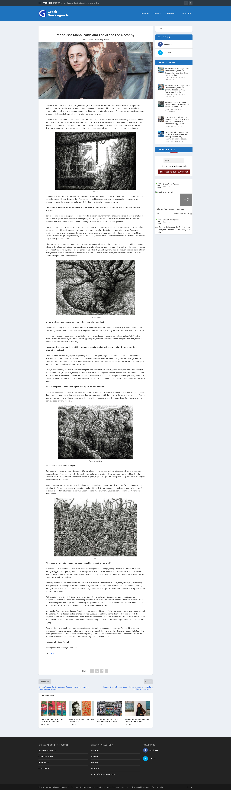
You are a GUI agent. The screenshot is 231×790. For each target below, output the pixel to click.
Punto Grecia (43, 768)
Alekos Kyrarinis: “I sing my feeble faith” (81, 720)
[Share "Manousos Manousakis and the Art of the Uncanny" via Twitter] (96, 671)
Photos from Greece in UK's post (170, 209)
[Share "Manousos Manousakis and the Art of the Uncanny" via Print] (106, 671)
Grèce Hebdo (43, 762)
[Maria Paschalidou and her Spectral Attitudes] (137, 708)
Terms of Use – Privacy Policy (103, 774)
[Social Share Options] (191, 214)
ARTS (53, 653)
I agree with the (175, 166)
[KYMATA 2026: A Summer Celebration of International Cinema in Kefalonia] (161, 104)
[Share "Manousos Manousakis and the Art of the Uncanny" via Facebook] (92, 671)
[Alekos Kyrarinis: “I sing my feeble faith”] (81, 708)
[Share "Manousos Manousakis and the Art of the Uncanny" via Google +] (101, 671)
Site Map (94, 762)
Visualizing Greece (102, 39)
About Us (145, 13)
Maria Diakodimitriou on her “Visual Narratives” (108, 720)
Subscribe (186, 13)
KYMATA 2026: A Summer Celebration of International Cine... (76, 3)
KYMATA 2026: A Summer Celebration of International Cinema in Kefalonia (177, 104)
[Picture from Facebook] (162, 200)
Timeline (94, 756)
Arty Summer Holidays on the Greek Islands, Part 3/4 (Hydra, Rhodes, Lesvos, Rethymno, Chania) (177, 88)
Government (179, 126)
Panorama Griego (45, 756)
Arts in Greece (180, 78)
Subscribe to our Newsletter (174, 172)
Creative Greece (180, 109)
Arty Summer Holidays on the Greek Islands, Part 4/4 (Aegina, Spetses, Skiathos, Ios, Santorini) (177, 71)
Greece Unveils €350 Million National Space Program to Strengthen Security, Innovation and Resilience (176, 135)
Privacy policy (181, 166)
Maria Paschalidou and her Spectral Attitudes (137, 720)
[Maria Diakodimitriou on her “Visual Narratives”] (109, 708)
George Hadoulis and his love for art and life (52, 720)
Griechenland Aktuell (47, 750)
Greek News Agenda (171, 184)
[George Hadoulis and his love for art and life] (53, 708)
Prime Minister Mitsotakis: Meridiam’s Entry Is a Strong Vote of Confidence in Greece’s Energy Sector (177, 120)
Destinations (169, 79)
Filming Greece (170, 111)
